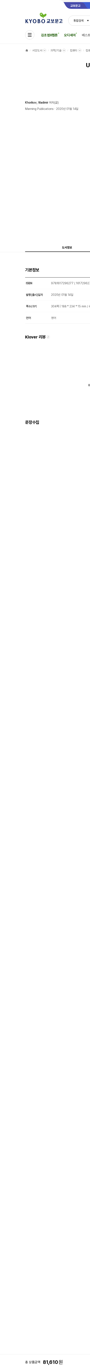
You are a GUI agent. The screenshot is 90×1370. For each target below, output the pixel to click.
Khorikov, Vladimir (36, 102)
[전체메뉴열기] (29, 34)
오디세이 (70, 35)
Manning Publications (39, 109)
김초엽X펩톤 (49, 35)
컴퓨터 (73, 50)
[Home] (26, 50)
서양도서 (37, 50)
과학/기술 (55, 50)
